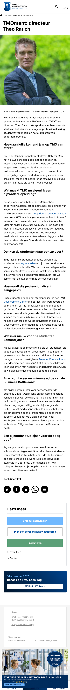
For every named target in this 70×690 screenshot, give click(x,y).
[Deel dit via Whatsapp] (35, 489)
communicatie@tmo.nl (47, 640)
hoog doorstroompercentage (49, 213)
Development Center (16, 301)
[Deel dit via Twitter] (7, 489)
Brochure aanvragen (35, 520)
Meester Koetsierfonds (52, 359)
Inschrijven (35, 542)
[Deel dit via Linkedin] (25, 489)
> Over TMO (14, 552)
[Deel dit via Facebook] (16, 489)
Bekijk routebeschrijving (23, 624)
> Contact (13, 558)
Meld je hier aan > (35, 586)
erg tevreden (28, 263)
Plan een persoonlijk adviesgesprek (35, 531)
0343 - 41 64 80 (17, 640)
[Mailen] (44, 489)
